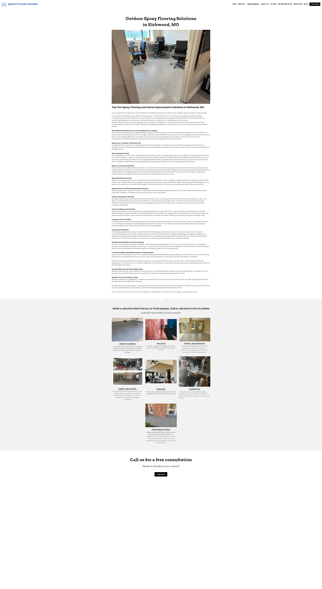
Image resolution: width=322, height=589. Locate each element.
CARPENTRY (194, 389)
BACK (161, 430)
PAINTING (161, 389)
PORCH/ (155, 430)
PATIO (167, 430)
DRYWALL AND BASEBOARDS (194, 343)
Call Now (161, 474)
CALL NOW (315, 4)
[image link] (4, 4)
